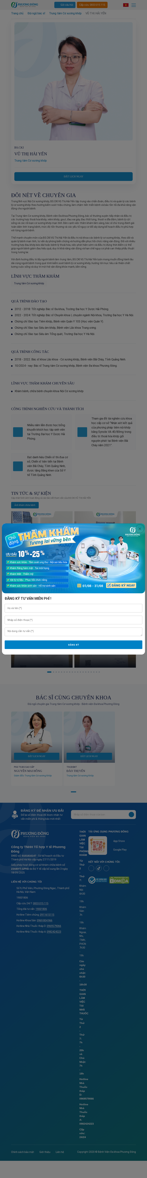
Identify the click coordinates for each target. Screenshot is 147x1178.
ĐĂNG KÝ (73, 645)
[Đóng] (139, 528)
